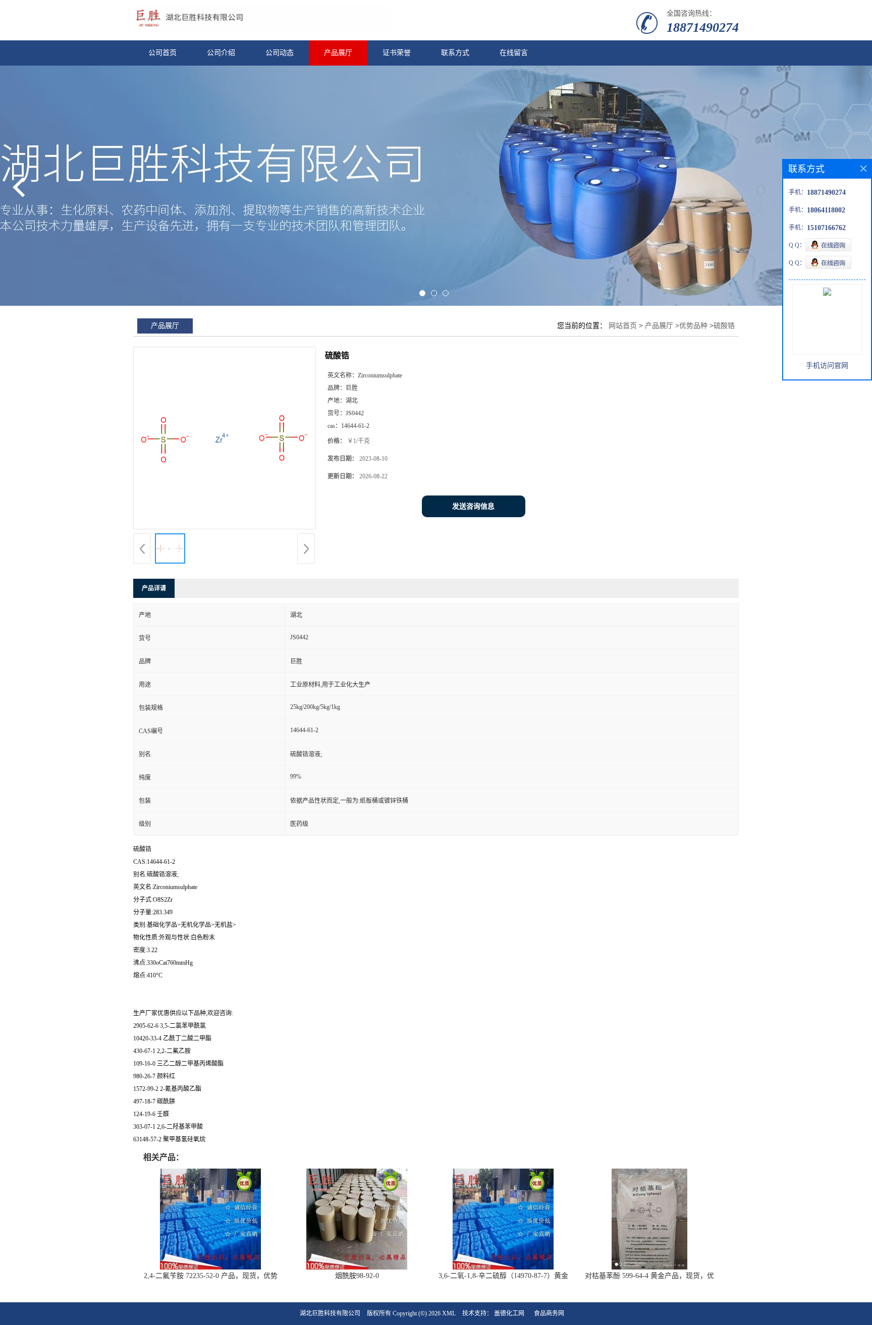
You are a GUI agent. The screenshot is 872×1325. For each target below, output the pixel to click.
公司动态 (279, 53)
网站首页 (623, 325)
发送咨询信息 (473, 506)
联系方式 (455, 53)
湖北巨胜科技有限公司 (330, 1313)
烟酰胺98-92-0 (357, 1276)
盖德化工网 (509, 1313)
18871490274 (703, 27)
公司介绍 (221, 53)
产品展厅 (338, 53)
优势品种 (693, 325)
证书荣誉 (397, 53)
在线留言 (514, 53)
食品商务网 (549, 1313)
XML (449, 1313)
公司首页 (162, 53)
